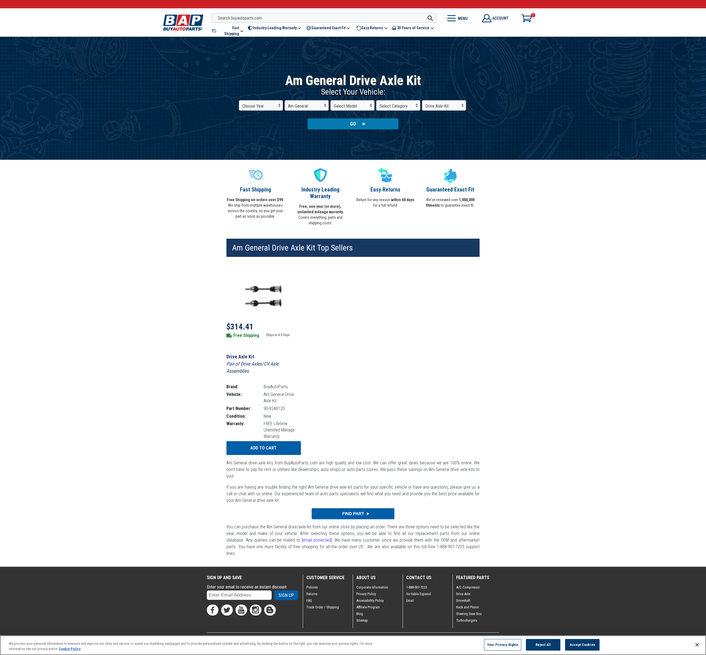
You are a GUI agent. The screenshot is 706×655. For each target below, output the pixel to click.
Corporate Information (372, 587)
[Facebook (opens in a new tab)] (212, 610)
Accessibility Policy (370, 600)
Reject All (543, 645)
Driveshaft (463, 600)
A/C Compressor (468, 587)
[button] (228, 31)
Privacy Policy (366, 594)
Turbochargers (466, 620)
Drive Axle (463, 594)
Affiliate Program (368, 607)
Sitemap (362, 620)
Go (353, 124)
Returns (311, 594)
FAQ (309, 600)
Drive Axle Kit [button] (437, 106)
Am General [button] (298, 106)
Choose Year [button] (253, 106)
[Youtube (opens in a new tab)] (241, 610)
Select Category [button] (393, 106)
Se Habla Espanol (418, 594)
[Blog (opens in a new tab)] (270, 610)
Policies (312, 587)
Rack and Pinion (467, 607)
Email (410, 600)
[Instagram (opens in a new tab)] (255, 610)
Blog (359, 614)
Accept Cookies (582, 645)
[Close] (697, 645)
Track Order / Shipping (322, 607)
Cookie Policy (70, 649)
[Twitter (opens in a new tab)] (227, 610)
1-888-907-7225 (416, 587)
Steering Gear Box (469, 614)
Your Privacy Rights (502, 645)
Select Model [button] (345, 106)
